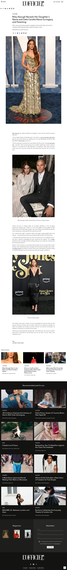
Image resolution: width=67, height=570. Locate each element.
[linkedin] (7, 8)
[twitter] (9, 8)
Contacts (25, 567)
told (50, 143)
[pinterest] (5, 8)
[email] (1, 8)
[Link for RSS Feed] (36, 564)
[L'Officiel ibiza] (33, 4)
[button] (31, 534)
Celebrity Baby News (18, 343)
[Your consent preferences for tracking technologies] (64, 567)
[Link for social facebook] (30, 564)
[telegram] (14, 8)
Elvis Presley (22, 140)
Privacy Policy (57, 543)
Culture (14, 14)
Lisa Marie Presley (16, 248)
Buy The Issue (56, 1)
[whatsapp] (11, 8)
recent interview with (46, 137)
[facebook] (3, 8)
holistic (53, 239)
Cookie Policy (40, 567)
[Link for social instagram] (33, 564)
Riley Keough (15, 133)
